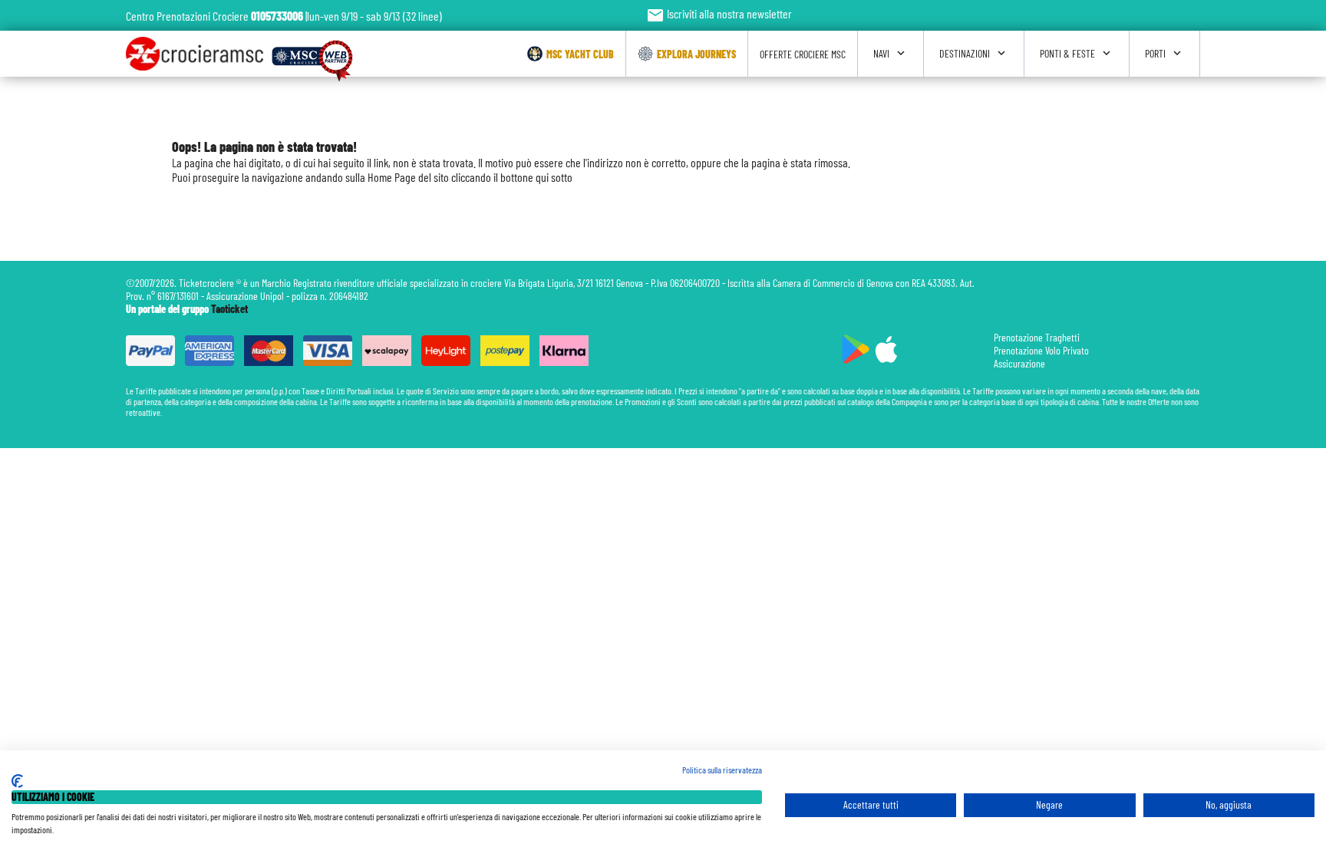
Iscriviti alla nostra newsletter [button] (719, 13)
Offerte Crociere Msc (803, 54)
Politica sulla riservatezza (722, 769)
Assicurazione (1019, 363)
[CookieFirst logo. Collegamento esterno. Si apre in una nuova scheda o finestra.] (17, 781)
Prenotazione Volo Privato (1041, 350)
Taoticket (229, 308)
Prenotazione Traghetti (1037, 337)
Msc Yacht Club (580, 54)
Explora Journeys (696, 54)
